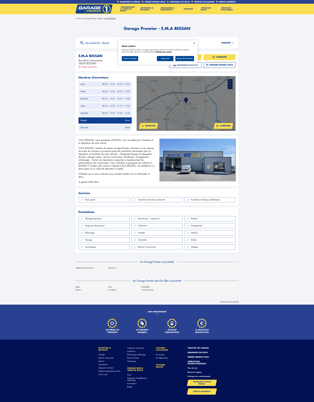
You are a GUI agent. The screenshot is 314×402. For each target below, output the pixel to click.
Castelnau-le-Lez (147, 290)
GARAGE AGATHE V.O (84, 268)
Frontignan (112, 290)
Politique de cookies (163, 52)
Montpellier (145, 287)
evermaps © (233, 302)
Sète (110, 287)
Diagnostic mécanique (135, 348)
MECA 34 (112, 268)
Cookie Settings (130, 58)
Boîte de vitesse (133, 358)
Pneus (129, 375)
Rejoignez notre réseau (202, 383)
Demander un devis (198, 352)
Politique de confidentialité (199, 376)
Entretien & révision (104, 349)
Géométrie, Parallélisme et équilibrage (137, 379)
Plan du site (192, 368)
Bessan (100, 18)
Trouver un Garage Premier (86, 18)
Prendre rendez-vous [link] (221, 65)
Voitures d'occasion (162, 349)
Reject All (165, 58)
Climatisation (103, 364)
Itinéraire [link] (221, 57)
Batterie (101, 361)
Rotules (129, 387)
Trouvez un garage (198, 348)
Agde (78, 287)
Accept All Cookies (185, 58)
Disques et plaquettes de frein (109, 371)
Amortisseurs (132, 383)
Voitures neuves (160, 366)
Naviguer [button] (150, 126)
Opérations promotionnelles (197, 363)
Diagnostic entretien (105, 368)
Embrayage (131, 361)
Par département (162, 358)
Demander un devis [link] (187, 65)
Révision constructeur (106, 358)
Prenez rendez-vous (198, 357)
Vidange (101, 354)
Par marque (160, 354)
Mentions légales (195, 372)
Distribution (131, 351)
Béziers (78, 290)
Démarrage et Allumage (136, 354)
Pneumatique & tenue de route (135, 369)
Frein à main (103, 374)
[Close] (194, 43)
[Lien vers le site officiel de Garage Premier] (94, 8)
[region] (158, 52)
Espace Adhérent (202, 391)
